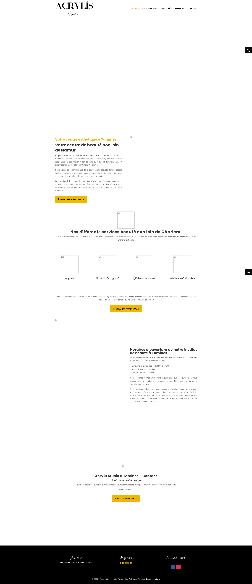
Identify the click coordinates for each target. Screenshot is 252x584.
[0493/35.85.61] (248, 50)
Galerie (179, 9)
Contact (192, 9)
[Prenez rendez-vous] (248, 272)
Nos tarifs (166, 9)
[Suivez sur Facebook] (173, 567)
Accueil (135, 9)
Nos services (149, 9)
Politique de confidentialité (149, 579)
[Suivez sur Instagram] (178, 567)
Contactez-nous (126, 498)
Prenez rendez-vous (71, 199)
